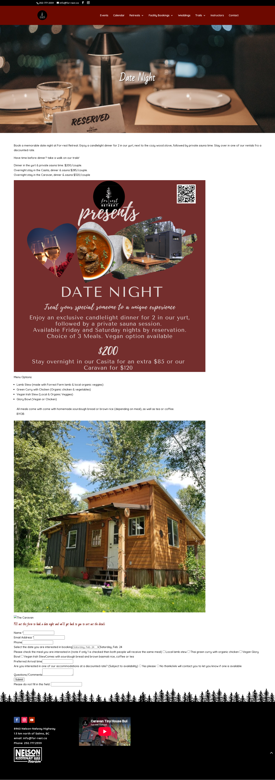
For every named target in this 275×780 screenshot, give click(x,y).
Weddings (184, 15)
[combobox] (111, 647)
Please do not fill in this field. (32, 684)
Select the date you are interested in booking (43, 647)
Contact (234, 15)
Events (104, 15)
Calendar (119, 15)
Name (18, 632)
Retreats (134, 15)
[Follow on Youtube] (32, 720)
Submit (19, 679)
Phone (18, 642)
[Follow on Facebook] (17, 720)
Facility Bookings (159, 15)
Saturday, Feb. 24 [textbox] (111, 647)
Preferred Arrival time (28, 661)
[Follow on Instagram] (24, 720)
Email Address (24, 637)
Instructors (217, 15)
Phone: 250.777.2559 (28, 743)
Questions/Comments (28, 674)
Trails (198, 15)
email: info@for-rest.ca (30, 738)
